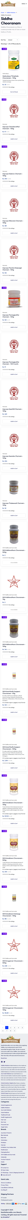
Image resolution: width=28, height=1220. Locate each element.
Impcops (4, 124)
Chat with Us (5, 1175)
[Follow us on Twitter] (4, 1062)
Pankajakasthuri (5, 1152)
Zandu (2, 1162)
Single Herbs (4, 1127)
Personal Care (5, 1124)
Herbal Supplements (6, 1105)
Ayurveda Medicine (6, 1073)
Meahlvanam (4, 1149)
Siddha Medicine (11, 12)
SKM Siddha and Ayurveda (9, 548)
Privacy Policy (4, 1185)
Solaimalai (3, 1157)
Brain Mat (3, 1137)
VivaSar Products (5, 1159)
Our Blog (3, 1190)
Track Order (5, 1170)
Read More (4, 1058)
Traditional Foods (5, 1115)
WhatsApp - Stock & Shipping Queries (12, 1172)
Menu (24, 3)
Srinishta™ (6, 1217)
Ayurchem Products (6, 1133)
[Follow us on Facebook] (2, 1062)
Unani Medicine (5, 1112)
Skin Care (3, 1122)
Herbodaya (5, 73)
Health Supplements (6, 1117)
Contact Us (5, 1167)
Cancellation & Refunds (7, 1187)
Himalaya (3, 1142)
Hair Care (3, 1119)
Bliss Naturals (4, 1135)
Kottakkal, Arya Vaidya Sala (8, 1147)
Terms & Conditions (6, 1182)
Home (2, 12)
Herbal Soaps (4, 1093)
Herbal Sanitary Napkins (7, 1083)
